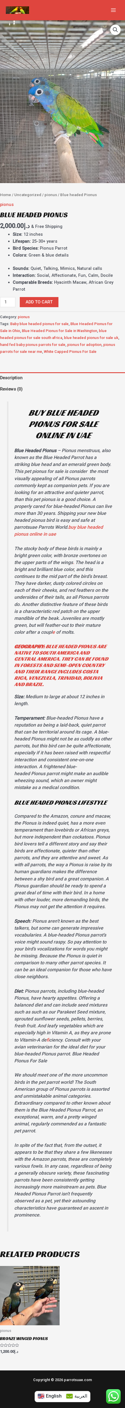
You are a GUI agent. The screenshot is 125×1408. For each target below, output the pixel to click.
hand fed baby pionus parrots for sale (32, 344)
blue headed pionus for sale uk (91, 338)
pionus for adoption (84, 344)
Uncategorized (27, 195)
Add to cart (39, 302)
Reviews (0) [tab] (11, 389)
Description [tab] (11, 377)
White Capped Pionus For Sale (70, 351)
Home (5, 195)
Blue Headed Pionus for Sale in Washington (59, 331)
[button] (115, 30)
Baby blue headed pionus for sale (39, 324)
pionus (50, 195)
